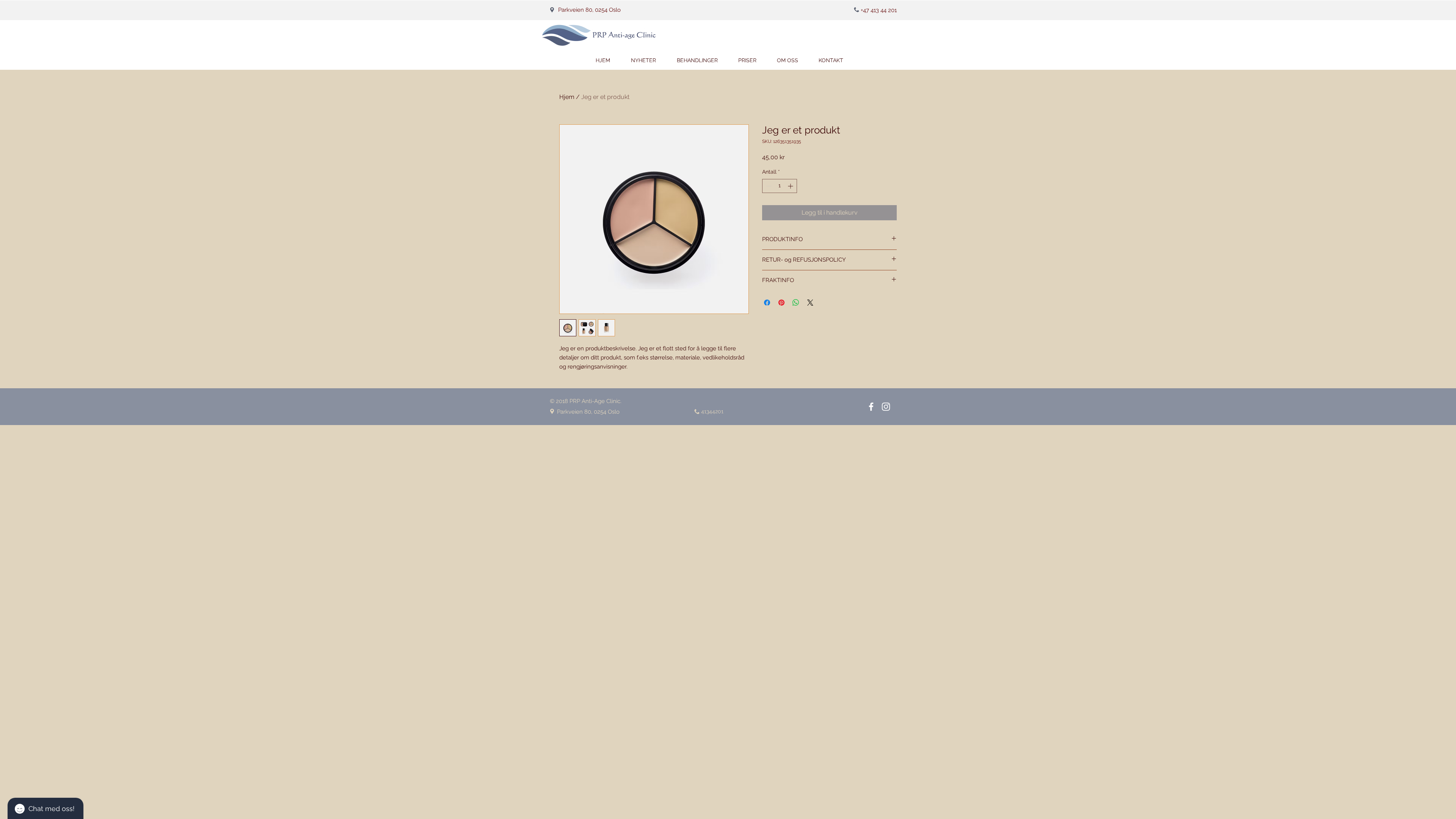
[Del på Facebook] (767, 302)
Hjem (566, 96)
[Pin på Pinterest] (781, 302)
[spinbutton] (779, 186)
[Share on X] (810, 302)
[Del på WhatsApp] (795, 302)
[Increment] (791, 186)
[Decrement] (768, 186)
